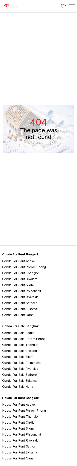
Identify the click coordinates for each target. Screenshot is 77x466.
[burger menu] (72, 6)
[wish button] (63, 6)
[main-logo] (10, 6)
